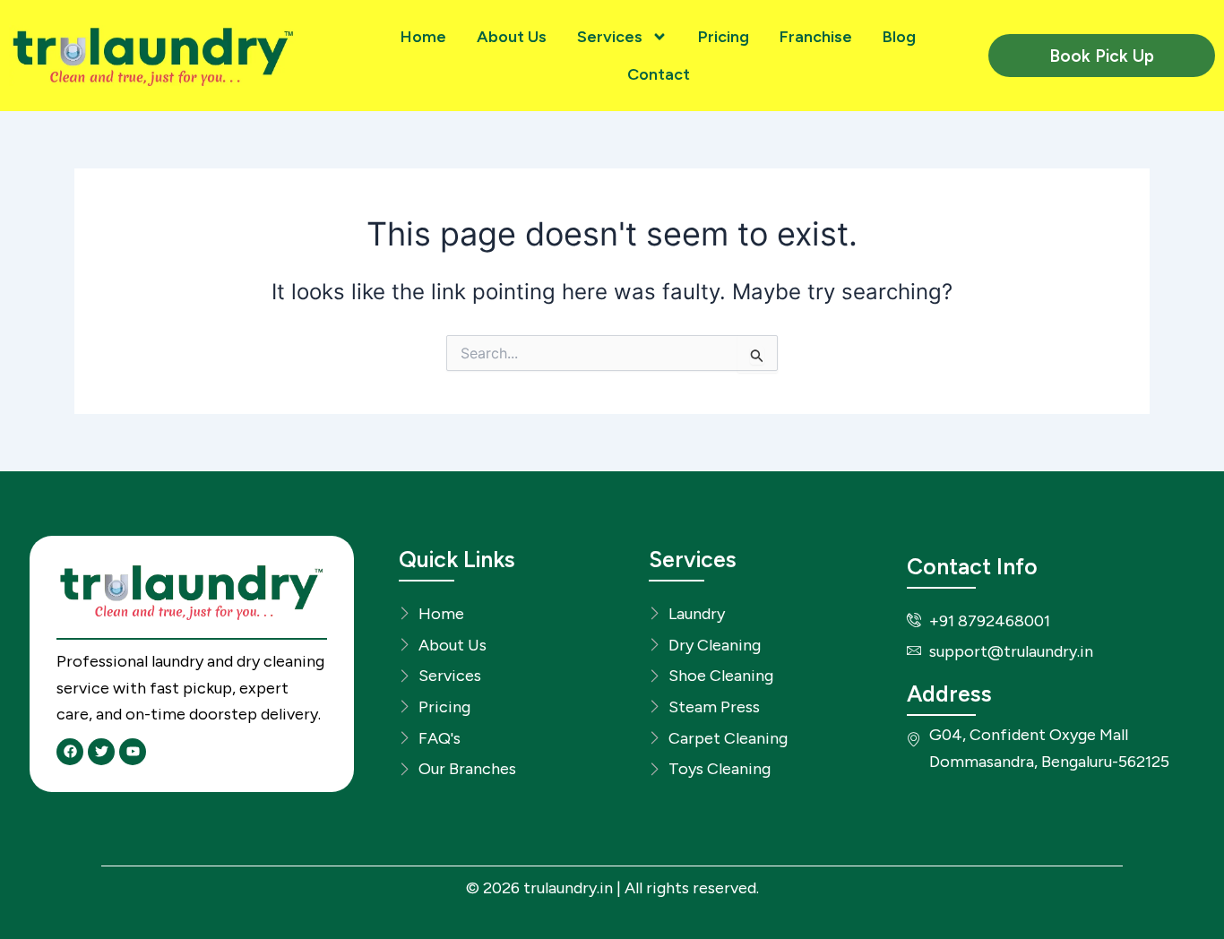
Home (423, 37)
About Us (512, 37)
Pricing (723, 37)
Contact (658, 74)
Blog (899, 37)
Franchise (816, 37)
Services (609, 37)
